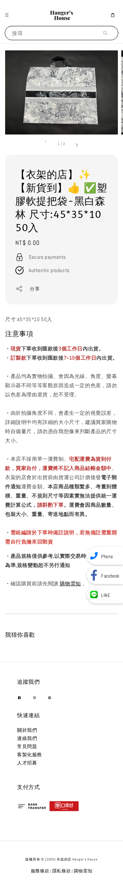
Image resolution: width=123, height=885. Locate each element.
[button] (8, 14)
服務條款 (40, 871)
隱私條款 (61, 871)
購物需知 (70, 583)
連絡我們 (27, 738)
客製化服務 (29, 755)
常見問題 (27, 746)
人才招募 (27, 763)
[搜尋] (107, 32)
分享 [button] (35, 289)
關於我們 (27, 730)
